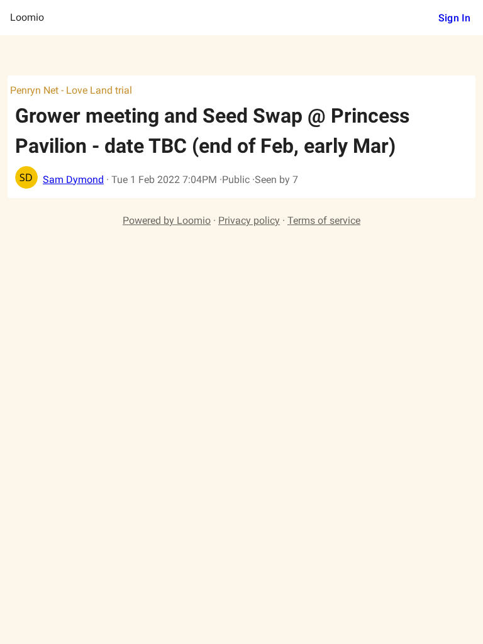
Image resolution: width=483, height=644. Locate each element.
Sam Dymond (73, 180)
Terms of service (323, 220)
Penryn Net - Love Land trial (71, 90)
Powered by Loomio (167, 220)
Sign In (454, 18)
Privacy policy (249, 220)
